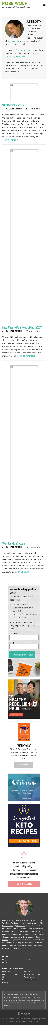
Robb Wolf (6, 920)
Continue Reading (10, 140)
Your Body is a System (13, 543)
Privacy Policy (21, 1021)
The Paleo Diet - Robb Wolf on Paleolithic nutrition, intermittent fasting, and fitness (16, 5)
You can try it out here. (15, 56)
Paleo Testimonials (30, 980)
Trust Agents (13, 41)
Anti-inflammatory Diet (32, 974)
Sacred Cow (25, 929)
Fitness (5, 980)
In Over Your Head (22, 50)
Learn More (23, 764)
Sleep (4, 977)
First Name (13, 633)
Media (4, 963)
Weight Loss (28, 971)
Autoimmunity (29, 977)
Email (11, 643)
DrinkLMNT (6, 948)
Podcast (27, 960)
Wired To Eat (20, 926)
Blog (4, 960)
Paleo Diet (6, 971)
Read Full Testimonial (24, 883)
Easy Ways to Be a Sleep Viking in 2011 (22, 327)
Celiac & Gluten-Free (9, 974)
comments (33, 108)
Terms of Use (33, 1021)
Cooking (5, 983)
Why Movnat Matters (13, 105)
